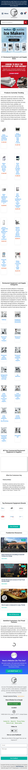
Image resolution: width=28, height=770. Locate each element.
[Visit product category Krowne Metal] (21, 508)
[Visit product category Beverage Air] (21, 517)
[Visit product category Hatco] (3, 517)
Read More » (5, 558)
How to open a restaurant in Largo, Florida (13, 605)
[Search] (25, 22)
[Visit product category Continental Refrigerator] (12, 517)
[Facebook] (12, 730)
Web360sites (20, 766)
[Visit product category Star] (12, 508)
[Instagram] (15, 730)
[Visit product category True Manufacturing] (3, 508)
